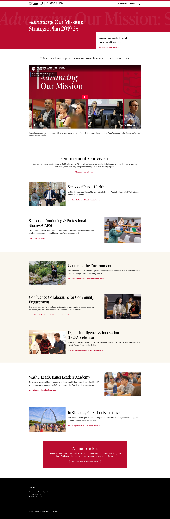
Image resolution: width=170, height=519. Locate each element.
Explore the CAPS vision (37, 238)
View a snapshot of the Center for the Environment (86, 279)
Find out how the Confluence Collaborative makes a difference (51, 315)
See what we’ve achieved (108, 47)
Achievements (123, 3)
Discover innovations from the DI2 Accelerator (84, 350)
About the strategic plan (84, 172)
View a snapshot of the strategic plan (85, 462)
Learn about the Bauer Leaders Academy (43, 390)
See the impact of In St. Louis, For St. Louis (83, 425)
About (132, 3)
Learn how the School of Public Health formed (84, 200)
